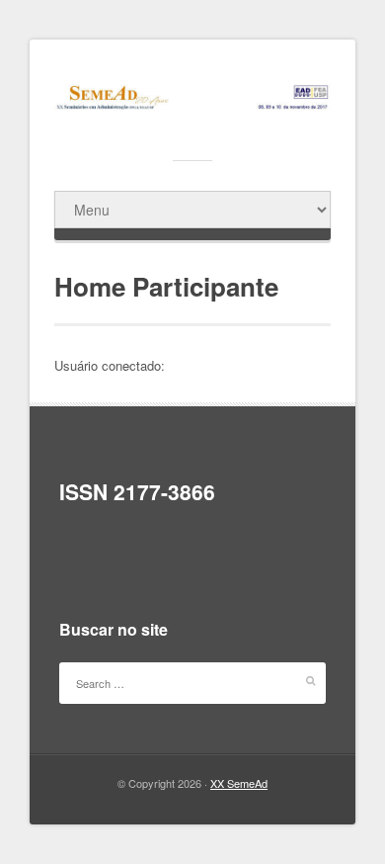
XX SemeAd (239, 783)
